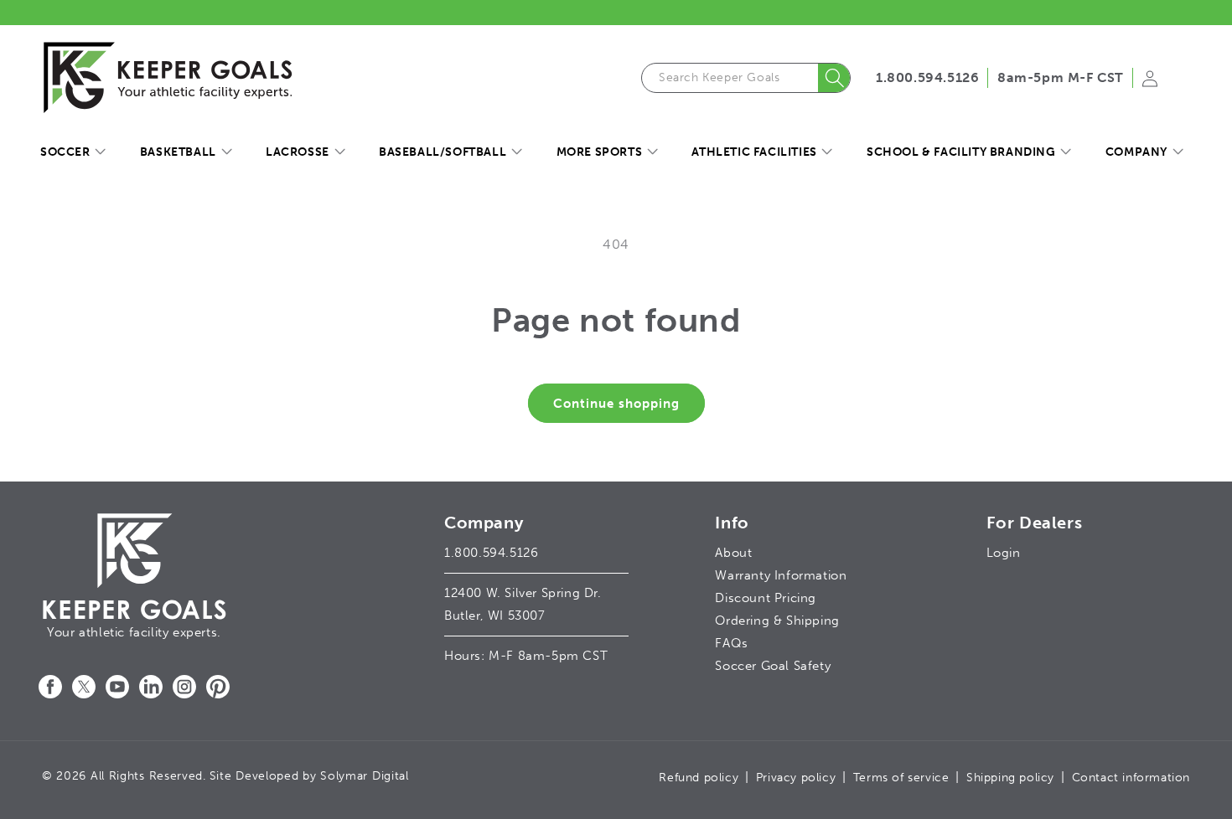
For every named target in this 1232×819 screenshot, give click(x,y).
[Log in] (1149, 84)
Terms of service (901, 777)
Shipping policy (1010, 777)
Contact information (1131, 777)
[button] (72, 152)
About (733, 552)
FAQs (731, 643)
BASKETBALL (178, 152)
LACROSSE (297, 152)
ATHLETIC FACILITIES (753, 152)
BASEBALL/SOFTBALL (442, 152)
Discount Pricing (765, 597)
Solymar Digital (364, 776)
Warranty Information (780, 575)
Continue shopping (616, 403)
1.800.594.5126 (927, 77)
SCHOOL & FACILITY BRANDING (961, 152)
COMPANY (1136, 152)
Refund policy (698, 777)
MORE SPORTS (599, 152)
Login (1003, 552)
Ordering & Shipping (777, 620)
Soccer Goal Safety (773, 665)
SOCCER (65, 152)
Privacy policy (796, 777)
